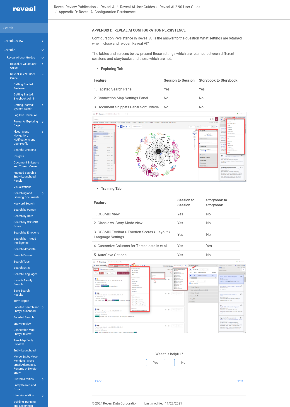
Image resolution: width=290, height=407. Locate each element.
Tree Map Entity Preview (24, 342)
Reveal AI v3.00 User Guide (23, 66)
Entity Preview (22, 323)
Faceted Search (24, 317)
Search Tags (22, 261)
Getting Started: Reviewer (24, 86)
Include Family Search (23, 282)
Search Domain (23, 255)
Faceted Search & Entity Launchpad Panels (25, 176)
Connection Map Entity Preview (24, 332)
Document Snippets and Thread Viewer (26, 164)
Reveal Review (13, 41)
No (183, 362)
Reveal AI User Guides (21, 57)
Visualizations (22, 187)
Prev (98, 381)
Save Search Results (22, 292)
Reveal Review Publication (75, 7)
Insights (19, 156)
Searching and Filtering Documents (26, 195)
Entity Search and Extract (25, 387)
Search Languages (26, 274)
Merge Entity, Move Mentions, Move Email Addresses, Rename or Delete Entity (26, 364)
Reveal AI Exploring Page (26, 123)
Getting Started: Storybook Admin (24, 96)
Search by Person (25, 209)
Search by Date (23, 216)
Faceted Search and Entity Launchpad (26, 309)
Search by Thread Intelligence (25, 240)
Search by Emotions (26, 232)
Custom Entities (24, 379)
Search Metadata (25, 249)
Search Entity (22, 267)
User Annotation (24, 395)
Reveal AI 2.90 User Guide (22, 76)
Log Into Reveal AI (25, 115)
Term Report (21, 300)
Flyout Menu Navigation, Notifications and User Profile (24, 137)
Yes (155, 362)
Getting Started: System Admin (24, 107)
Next (240, 381)
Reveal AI (9, 50)
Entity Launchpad (25, 350)
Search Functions (25, 149)
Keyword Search (24, 203)
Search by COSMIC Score (26, 224)
